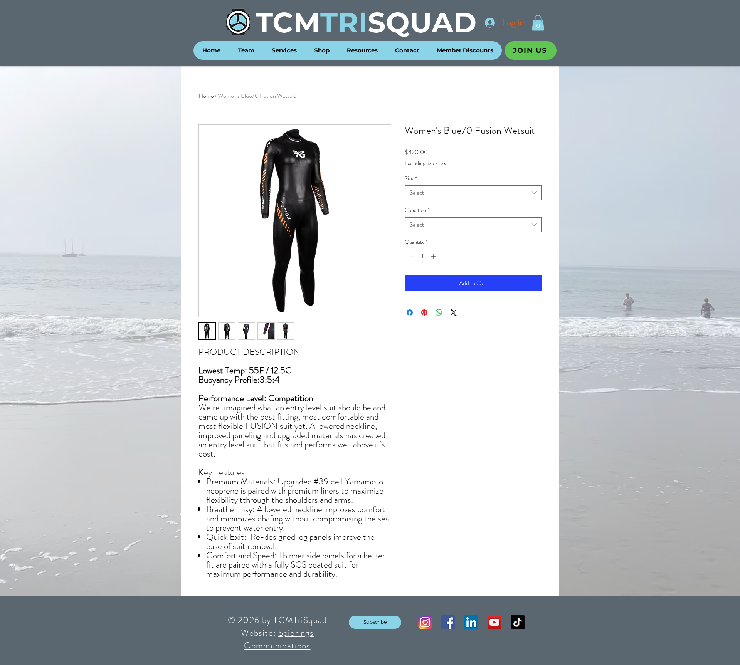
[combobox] (473, 192)
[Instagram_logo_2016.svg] (425, 622)
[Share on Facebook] (409, 312)
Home (206, 95)
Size (411, 178)
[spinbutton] (422, 256)
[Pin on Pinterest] (424, 312)
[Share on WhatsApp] (439, 312)
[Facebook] (448, 622)
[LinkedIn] (471, 622)
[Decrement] (410, 256)
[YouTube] (494, 622)
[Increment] (434, 256)
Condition (417, 210)
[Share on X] (453, 312)
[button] (538, 23)
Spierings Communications (279, 639)
